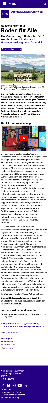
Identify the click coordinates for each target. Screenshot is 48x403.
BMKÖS (7, 304)
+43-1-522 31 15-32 (9, 344)
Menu (12, 3)
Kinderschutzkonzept (10, 397)
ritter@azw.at (7, 348)
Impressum (6, 389)
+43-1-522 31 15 (7, 379)
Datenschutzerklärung (11, 392)
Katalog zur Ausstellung (10, 333)
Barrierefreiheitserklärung (13, 395)
